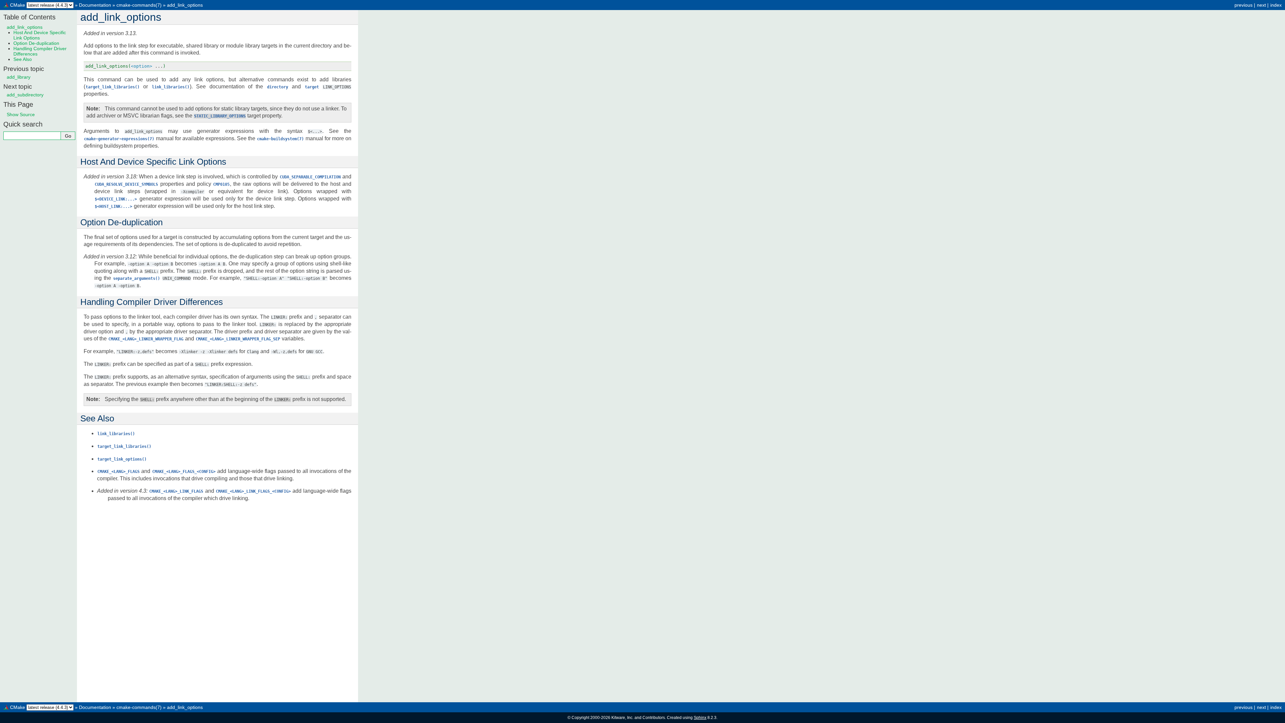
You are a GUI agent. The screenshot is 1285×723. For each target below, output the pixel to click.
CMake (17, 5)
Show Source (21, 114)
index (1276, 5)
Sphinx (700, 717)
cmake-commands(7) (139, 5)
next (1261, 5)
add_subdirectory (25, 94)
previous (1243, 5)
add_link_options (185, 5)
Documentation (95, 5)
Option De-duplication (36, 43)
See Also (22, 59)
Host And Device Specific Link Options (39, 35)
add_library (18, 77)
